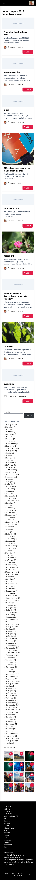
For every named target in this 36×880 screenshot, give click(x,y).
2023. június (8, 503)
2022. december (10, 515)
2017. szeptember (10, 653)
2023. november (10, 496)
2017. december (10, 646)
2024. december (10, 467)
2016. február (9, 698)
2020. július (8, 577)
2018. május (8, 634)
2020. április (8, 581)
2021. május (8, 553)
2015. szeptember (10, 710)
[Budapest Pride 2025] (29, 787)
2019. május (8, 608)
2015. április (8, 722)
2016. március (9, 695)
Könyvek (21, 122)
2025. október (9, 446)
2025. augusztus (10, 451)
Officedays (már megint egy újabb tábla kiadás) (17, 169)
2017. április (8, 665)
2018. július (8, 629)
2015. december (10, 703)
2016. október (9, 679)
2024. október (9, 472)
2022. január (8, 541)
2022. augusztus (10, 524)
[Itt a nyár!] (18, 332)
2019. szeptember (10, 598)
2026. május (8, 429)
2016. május (8, 691)
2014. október (9, 736)
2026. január (8, 439)
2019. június (8, 605)
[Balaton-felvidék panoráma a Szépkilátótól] (8, 756)
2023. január (8, 512)
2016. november (10, 676)
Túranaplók (8, 845)
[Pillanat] (29, 777)
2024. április (8, 484)
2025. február (9, 465)
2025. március (9, 463)
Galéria (6, 818)
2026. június (8, 427)
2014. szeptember (10, 738)
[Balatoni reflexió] (19, 777)
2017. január (8, 672)
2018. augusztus (10, 627)
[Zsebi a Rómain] (29, 766)
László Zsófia (12, 396)
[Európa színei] (8, 787)
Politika (20, 47)
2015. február (9, 726)
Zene (5, 847)
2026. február (9, 436)
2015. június (8, 717)
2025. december (10, 441)
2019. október (9, 596)
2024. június (8, 479)
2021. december (10, 543)
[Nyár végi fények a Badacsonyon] (19, 756)
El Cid (6, 110)
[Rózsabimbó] (18, 242)
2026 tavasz (8, 814)
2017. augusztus (10, 655)
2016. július (8, 686)
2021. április (8, 555)
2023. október (9, 498)
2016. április (8, 693)
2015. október (9, 707)
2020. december (10, 565)
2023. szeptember (10, 501)
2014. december (10, 731)
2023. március (9, 510)
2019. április (8, 610)
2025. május (8, 458)
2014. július (8, 743)
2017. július (8, 657)
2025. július (8, 453)
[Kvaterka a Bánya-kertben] (19, 766)
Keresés (7, 412)
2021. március (9, 558)
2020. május (8, 579)
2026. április (8, 432)
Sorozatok (7, 837)
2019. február (9, 615)
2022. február (9, 539)
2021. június (8, 550)
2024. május (8, 482)
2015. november (10, 705)
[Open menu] (4, 3)
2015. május (8, 719)
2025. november (10, 444)
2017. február (9, 669)
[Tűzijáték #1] (8, 766)
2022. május (8, 531)
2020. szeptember (10, 572)
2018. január (8, 643)
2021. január (8, 562)
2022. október (9, 520)
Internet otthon (11, 208)
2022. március (9, 536)
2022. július (8, 527)
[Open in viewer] (11, 754)
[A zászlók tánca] (19, 787)
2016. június (8, 688)
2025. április (8, 460)
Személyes (8, 840)
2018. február (9, 641)
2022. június (8, 529)
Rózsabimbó (10, 255)
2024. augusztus (10, 477)
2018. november (10, 619)
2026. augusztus (10, 425)
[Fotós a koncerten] (8, 777)
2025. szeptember (10, 448)
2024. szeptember (10, 474)
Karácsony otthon (12, 72)
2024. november (10, 470)
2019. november (10, 593)
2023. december (10, 493)
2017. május (8, 662)
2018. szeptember (10, 624)
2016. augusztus (10, 684)
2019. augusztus (10, 600)
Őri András (11, 47)
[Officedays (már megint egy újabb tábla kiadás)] (18, 149)
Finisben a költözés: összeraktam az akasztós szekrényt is (16, 296)
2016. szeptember (10, 681)
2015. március (9, 724)
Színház (6, 842)
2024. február (9, 489)
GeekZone (7, 821)
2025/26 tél (8, 811)
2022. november (10, 517)
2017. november (10, 648)
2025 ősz (7, 809)
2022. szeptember (10, 522)
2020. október (9, 569)
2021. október (9, 548)
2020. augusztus (10, 574)
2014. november (10, 733)
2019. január (8, 617)
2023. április (8, 508)
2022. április (8, 534)
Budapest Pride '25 (11, 816)
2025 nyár (7, 807)
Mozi (5, 830)
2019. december (10, 591)
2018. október (9, 622)
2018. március (9, 638)
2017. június (8, 660)
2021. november (10, 546)
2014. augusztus (10, 741)
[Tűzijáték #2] (29, 756)
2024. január (8, 491)
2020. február (9, 586)
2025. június (8, 455)
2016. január (8, 700)
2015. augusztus (10, 712)
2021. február (9, 560)
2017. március (9, 667)
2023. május (8, 505)
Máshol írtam (9, 828)
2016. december (10, 674)
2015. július (8, 714)
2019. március (9, 612)
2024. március (9, 486)
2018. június (8, 631)
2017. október (9, 650)
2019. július (8, 603)
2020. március (9, 584)
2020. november (10, 567)
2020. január (8, 588)
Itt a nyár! (9, 346)
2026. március (9, 434)
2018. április (8, 636)
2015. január (8, 729)
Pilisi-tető (7, 833)
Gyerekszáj (9, 384)
